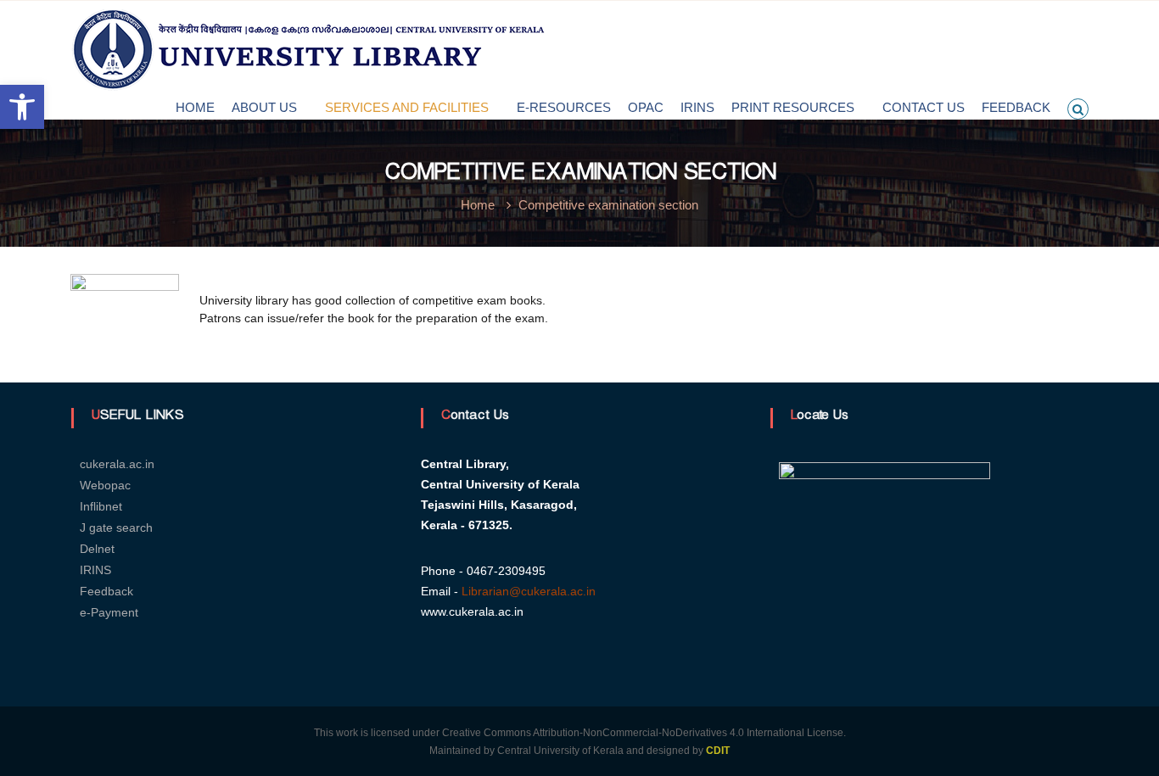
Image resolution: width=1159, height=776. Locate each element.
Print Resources (792, 107)
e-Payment (109, 612)
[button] (22, 107)
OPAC (645, 107)
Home (195, 107)
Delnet (97, 548)
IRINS (697, 107)
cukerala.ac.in (117, 464)
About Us (264, 107)
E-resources (564, 107)
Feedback (1016, 107)
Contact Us (923, 107)
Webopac (105, 485)
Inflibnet (101, 506)
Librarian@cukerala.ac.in (529, 591)
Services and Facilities (407, 107)
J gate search (116, 527)
